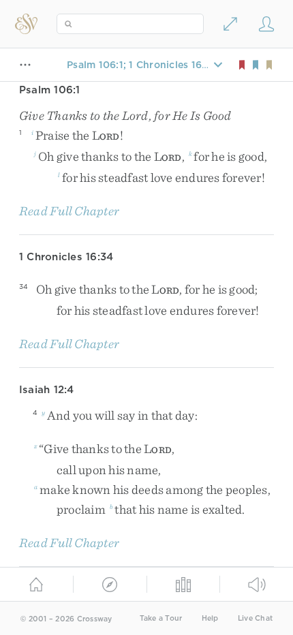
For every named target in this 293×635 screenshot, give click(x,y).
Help (210, 618)
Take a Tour (161, 618)
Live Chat (255, 618)
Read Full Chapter (69, 211)
